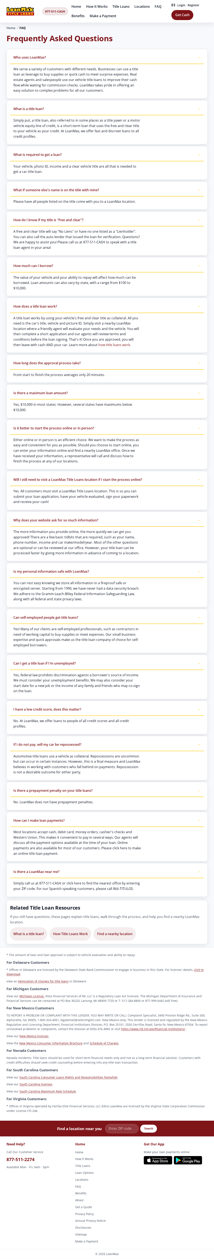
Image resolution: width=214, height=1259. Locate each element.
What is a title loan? (28, 109)
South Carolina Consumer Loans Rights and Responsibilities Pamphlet (68, 1077)
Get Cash (182, 15)
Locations (142, 6)
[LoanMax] (23, 11)
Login (181, 5)
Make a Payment (103, 16)
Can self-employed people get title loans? (45, 617)
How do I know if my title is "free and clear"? (48, 220)
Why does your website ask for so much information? (55, 520)
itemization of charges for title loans (43, 981)
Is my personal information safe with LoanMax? (51, 571)
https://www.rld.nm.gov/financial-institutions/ (153, 1029)
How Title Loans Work (70, 934)
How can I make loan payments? (39, 820)
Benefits (78, 16)
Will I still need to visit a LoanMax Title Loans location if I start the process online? (77, 479)
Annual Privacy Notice (90, 1221)
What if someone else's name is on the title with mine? (56, 190)
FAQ (158, 6)
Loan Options (84, 1173)
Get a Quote (83, 1207)
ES (173, 5)
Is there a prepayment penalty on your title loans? (53, 790)
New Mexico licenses (33, 1036)
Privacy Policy (84, 1214)
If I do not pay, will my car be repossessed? (47, 744)
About (79, 1200)
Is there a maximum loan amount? (40, 393)
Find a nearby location (114, 934)
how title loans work (114, 345)
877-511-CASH (55, 11)
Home (76, 6)
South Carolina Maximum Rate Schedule (47, 1091)
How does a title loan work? (35, 306)
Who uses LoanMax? (29, 57)
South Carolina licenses (35, 1084)
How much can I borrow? (33, 266)
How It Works (97, 6)
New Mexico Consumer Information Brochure (51, 1043)
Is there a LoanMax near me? (36, 871)
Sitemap (81, 1234)
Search (148, 1128)
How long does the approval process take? (47, 363)
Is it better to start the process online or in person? (53, 428)
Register (193, 5)
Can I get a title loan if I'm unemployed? (44, 663)
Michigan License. (32, 996)
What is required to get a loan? (37, 155)
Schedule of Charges (104, 1043)
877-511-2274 (20, 1159)
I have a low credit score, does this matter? (47, 709)
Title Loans (121, 6)
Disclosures (83, 1228)
